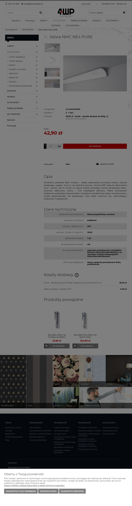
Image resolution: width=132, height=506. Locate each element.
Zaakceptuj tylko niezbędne (21, 491)
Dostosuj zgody (48, 491)
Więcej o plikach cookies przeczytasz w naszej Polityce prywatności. (34, 485)
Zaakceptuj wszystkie (72, 491)
